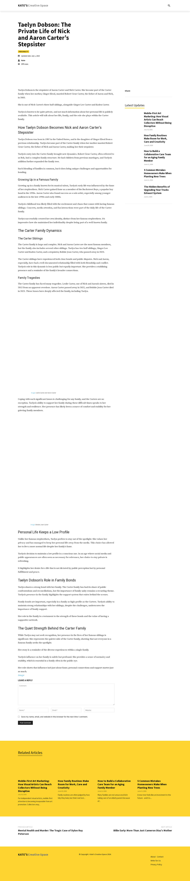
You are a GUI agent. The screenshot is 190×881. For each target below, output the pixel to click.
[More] (169, 90)
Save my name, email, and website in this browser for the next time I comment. (54, 717)
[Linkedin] (151, 90)
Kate (23, 60)
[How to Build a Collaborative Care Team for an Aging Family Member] (133, 156)
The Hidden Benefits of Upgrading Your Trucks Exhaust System (157, 190)
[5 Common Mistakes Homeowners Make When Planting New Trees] (133, 174)
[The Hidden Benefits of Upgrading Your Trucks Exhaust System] (133, 191)
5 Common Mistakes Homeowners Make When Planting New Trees (158, 173)
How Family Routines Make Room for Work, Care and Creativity (155, 138)
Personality (23, 52)
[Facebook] (139, 90)
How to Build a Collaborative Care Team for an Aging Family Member (157, 155)
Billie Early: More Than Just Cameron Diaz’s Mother (142, 830)
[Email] (163, 90)
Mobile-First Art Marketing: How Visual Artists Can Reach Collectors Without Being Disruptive (158, 120)
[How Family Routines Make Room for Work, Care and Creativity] (133, 140)
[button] (158, 5)
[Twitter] (145, 90)
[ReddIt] (157, 90)
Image (33, 393)
